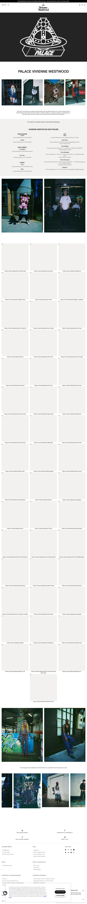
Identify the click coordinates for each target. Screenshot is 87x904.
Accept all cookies (60, 891)
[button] (5, 893)
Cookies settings (60, 895)
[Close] (83, 890)
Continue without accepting (60, 888)
